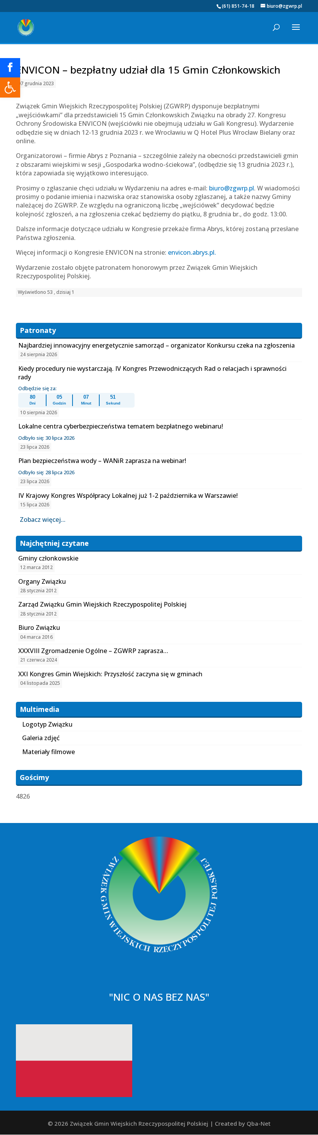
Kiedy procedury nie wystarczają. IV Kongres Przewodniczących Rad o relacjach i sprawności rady (152, 372)
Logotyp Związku (47, 724)
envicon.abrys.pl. (192, 252)
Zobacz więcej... (43, 519)
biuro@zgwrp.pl (231, 188)
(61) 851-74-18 (238, 6)
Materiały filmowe (48, 752)
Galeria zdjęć (41, 738)
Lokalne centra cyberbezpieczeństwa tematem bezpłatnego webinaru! (120, 426)
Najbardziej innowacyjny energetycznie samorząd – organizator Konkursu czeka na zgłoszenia (156, 345)
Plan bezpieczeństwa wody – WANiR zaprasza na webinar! (102, 460)
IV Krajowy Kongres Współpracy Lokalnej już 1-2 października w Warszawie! (128, 495)
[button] (10, 87)
